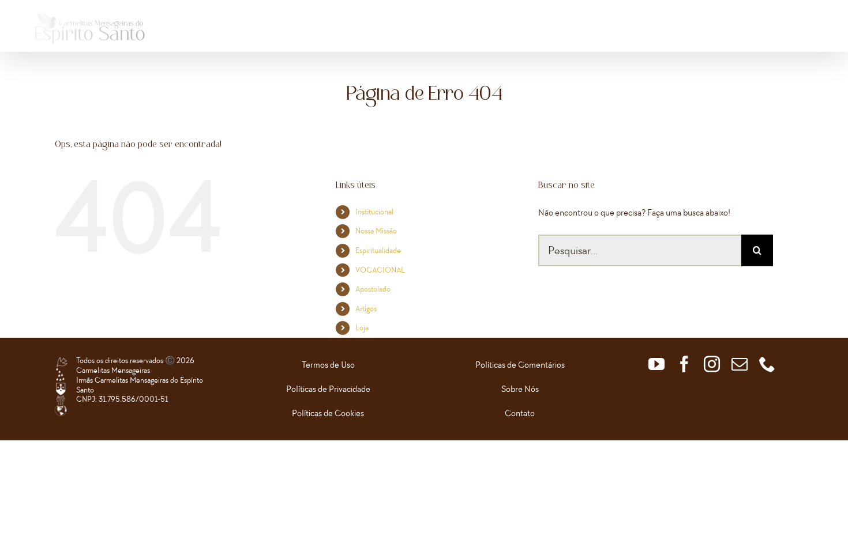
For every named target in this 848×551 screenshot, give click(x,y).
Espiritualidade (378, 250)
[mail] (739, 364)
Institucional (374, 212)
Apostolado (373, 289)
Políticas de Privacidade (328, 389)
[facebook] (684, 364)
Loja (362, 328)
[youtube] (656, 364)
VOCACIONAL (380, 270)
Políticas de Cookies (328, 413)
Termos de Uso (328, 365)
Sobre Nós (520, 389)
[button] (801, 32)
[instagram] (712, 364)
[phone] (767, 364)
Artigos (366, 309)
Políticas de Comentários (520, 365)
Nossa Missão (376, 231)
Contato (520, 413)
